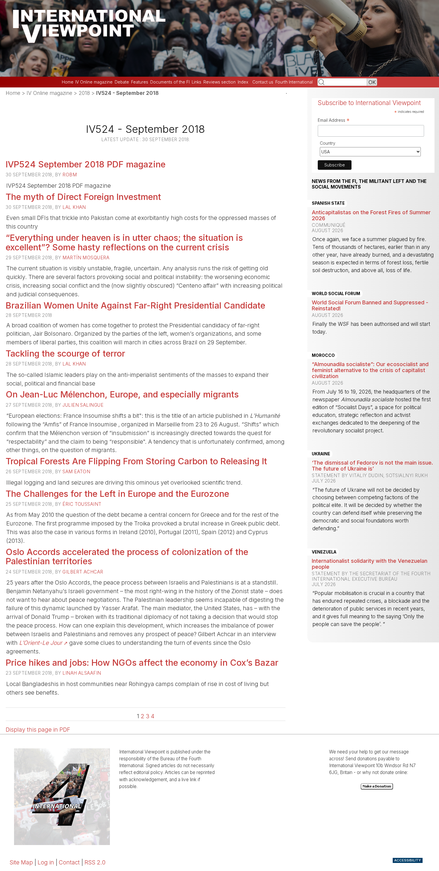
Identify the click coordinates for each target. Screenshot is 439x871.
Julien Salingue (82, 405)
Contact (69, 862)
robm (69, 175)
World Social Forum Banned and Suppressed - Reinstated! (370, 305)
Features (139, 82)
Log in (46, 862)
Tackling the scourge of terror (65, 353)
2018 (84, 93)
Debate (122, 82)
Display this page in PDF (38, 729)
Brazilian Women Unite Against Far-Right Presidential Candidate (135, 305)
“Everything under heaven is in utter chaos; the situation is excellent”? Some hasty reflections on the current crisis (124, 242)
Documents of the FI (170, 82)
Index (243, 82)
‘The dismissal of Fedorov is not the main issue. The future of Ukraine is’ (372, 465)
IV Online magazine (94, 82)
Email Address (334, 120)
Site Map (21, 862)
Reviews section (219, 82)
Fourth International (294, 82)
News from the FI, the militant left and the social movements (369, 184)
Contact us (262, 82)
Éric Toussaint (81, 504)
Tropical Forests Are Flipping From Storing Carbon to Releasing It (136, 461)
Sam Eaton (76, 471)
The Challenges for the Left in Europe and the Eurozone (117, 493)
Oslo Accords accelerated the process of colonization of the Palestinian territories (127, 557)
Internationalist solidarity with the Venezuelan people (369, 563)
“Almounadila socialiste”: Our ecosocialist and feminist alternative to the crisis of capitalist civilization (370, 370)
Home (67, 82)
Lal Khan (74, 207)
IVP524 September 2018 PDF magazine (85, 164)
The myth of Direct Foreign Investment (83, 197)
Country (327, 143)
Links (196, 82)
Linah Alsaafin (81, 673)
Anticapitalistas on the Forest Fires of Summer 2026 (371, 215)
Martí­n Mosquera (85, 257)
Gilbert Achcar (82, 572)
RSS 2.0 (95, 862)
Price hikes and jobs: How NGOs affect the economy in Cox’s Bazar (142, 662)
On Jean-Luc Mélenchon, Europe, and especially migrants (122, 394)
